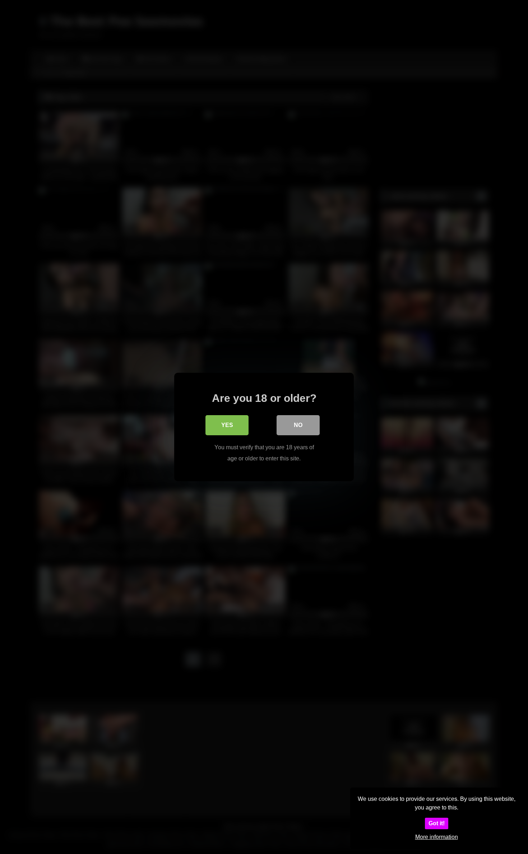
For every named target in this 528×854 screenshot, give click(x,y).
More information (436, 837)
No (298, 425)
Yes (227, 425)
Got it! (437, 823)
